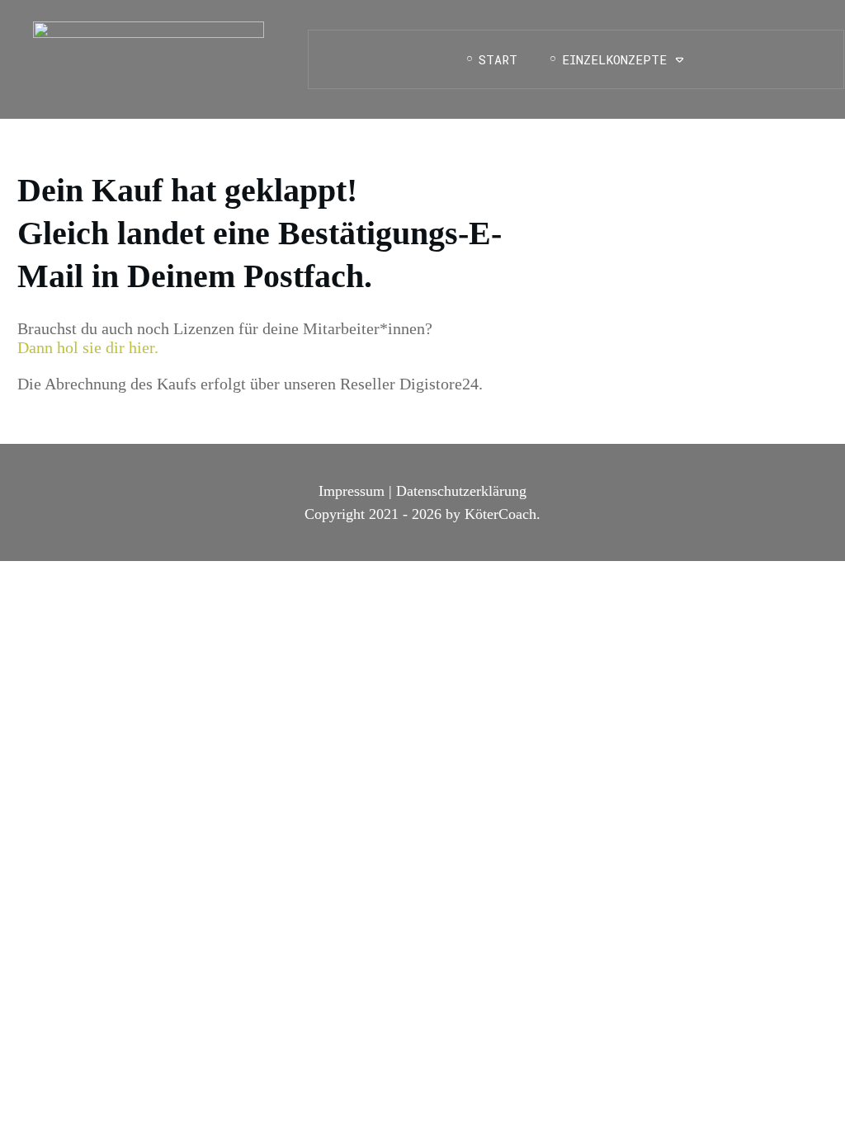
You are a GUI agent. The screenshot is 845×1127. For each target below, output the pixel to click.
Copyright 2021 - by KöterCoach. (422, 514)
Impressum (352, 491)
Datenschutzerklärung (461, 491)
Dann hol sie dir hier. (87, 347)
